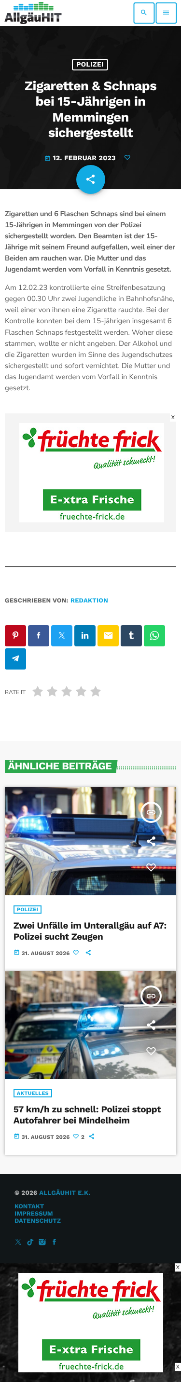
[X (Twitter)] (18, 1242)
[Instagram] (42, 1242)
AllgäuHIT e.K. (64, 1193)
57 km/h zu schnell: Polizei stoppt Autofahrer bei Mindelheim (87, 1115)
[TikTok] (30, 1242)
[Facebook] (54, 1242)
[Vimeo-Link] (33, 13)
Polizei (90, 64)
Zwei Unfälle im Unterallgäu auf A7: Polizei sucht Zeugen (90, 931)
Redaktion (89, 600)
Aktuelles (33, 1093)
